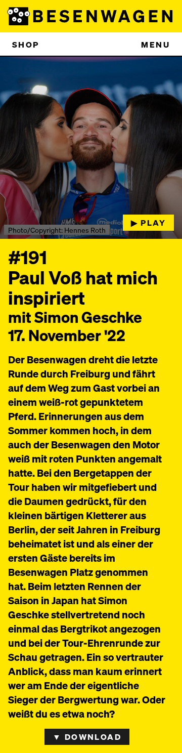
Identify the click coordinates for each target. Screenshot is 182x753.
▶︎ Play (148, 222)
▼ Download (87, 736)
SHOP (25, 44)
